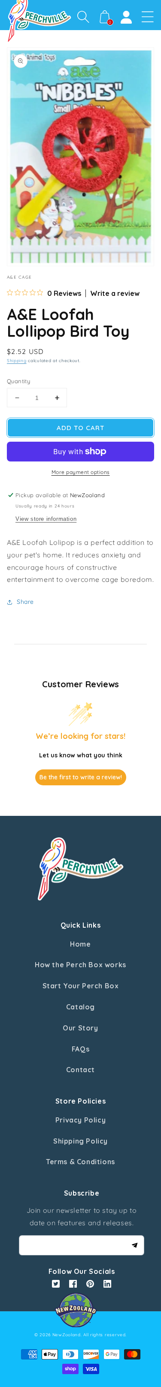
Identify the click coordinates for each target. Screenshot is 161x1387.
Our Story (80, 1028)
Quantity (18, 381)
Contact (80, 1069)
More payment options (81, 472)
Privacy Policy (80, 1120)
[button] (83, 16)
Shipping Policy (80, 1141)
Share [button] (25, 602)
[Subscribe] (134, 1245)
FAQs (80, 1049)
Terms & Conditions (80, 1161)
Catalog (80, 1007)
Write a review (115, 293)
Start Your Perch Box (81, 985)
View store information (45, 519)
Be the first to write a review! (80, 777)
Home (80, 944)
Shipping (17, 360)
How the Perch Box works (80, 964)
